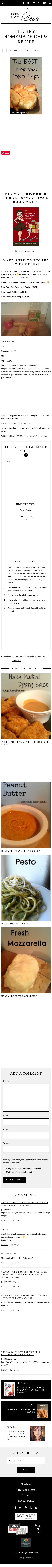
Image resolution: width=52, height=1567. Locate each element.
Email (6, 1129)
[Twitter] (28, 3)
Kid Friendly (28, 657)
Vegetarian (16, 661)
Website (6, 1143)
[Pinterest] (34, 3)
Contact (26, 1495)
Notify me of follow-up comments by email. (23, 1168)
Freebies (26, 1484)
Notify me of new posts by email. (19, 1172)
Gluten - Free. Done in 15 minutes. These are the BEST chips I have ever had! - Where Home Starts (24, 1274)
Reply (4, 1220)
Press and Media (26, 1489)
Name (6, 1116)
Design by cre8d (26, 1557)
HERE (34, 287)
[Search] (50, 3)
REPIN (36, 264)
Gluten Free (17, 657)
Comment (7, 1081)
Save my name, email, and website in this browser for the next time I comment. (26, 1161)
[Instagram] (39, 3)
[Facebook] (23, 3)
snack (45, 657)
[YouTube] (44, 3)
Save (7, 153)
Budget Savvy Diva (27, 282)
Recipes (38, 657)
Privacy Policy (26, 1500)
